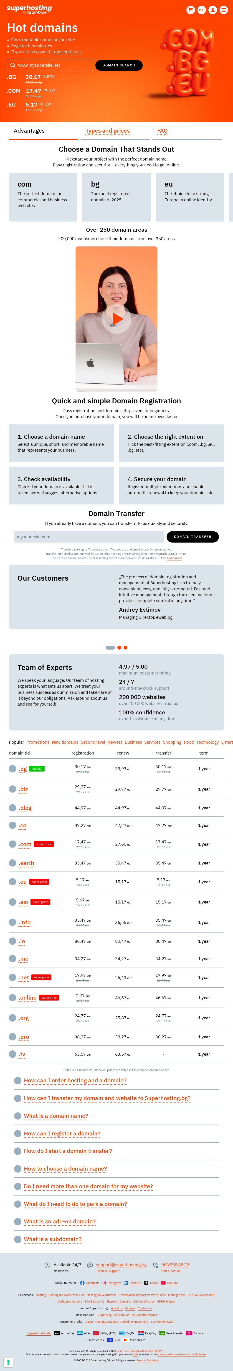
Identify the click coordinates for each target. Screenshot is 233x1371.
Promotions (37, 742)
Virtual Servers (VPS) (202, 1295)
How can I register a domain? (62, 1133)
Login (89, 1322)
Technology (207, 742)
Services (152, 742)
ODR (135, 1354)
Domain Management (134, 1322)
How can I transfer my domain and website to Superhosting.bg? (107, 1098)
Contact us (145, 1308)
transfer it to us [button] (67, 51)
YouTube (172, 1283)
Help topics (121, 1315)
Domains (125, 1301)
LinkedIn (135, 1283)
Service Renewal (162, 1322)
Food (189, 742)
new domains (65, 742)
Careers (130, 1308)
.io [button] (22, 941)
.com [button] (25, 844)
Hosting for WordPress (101, 1295)
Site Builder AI (94, 1301)
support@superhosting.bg (121, 1264)
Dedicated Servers (70, 1301)
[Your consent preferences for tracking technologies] (8, 1362)
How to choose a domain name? (65, 1168)
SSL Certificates (143, 1301)
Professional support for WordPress (142, 1295)
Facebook (92, 1283)
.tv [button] (22, 1054)
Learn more (174, 558)
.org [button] (24, 1018)
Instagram (114, 1283)
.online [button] (28, 997)
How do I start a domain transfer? (68, 1150)
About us (117, 1308)
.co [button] (22, 825)
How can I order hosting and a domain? (75, 1080)
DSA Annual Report (144, 1315)
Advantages (29, 130)
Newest (115, 742)
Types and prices (108, 130)
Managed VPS (177, 1295)
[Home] (29, 10)
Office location (170, 1271)
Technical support (108, 1271)
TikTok (154, 1283)
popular (16, 742)
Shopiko (111, 1301)
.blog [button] (25, 807)
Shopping (172, 742)
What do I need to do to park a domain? (75, 1204)
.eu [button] (23, 881)
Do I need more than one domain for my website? (88, 1186)
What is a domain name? (56, 1115)
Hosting (41, 1295)
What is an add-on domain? (60, 1221)
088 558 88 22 (175, 1264)
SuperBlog (105, 1315)
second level (93, 742)
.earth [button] (26, 863)
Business (133, 742)
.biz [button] (23, 789)
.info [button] (24, 922)
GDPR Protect (166, 1301)
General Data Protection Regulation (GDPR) (138, 1351)
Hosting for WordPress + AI (66, 1295)
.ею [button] (23, 902)
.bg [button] (23, 768)
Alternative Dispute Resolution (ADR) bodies (181, 1354)
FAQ (162, 130)
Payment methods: (38, 1333)
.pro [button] (24, 1036)
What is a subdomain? (52, 1239)
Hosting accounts (106, 1322)
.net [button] (24, 977)
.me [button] (23, 958)
